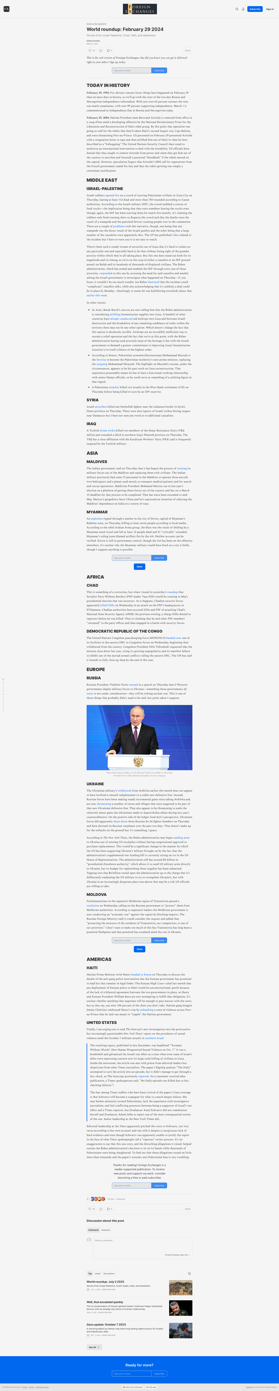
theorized (153, 282)
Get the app (151, 1387)
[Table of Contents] (3, 695)
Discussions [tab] (108, 1273)
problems (119, 226)
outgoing (101, 364)
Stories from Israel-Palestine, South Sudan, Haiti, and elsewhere (118, 1285)
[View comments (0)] (101, 50)
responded (106, 273)
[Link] (82, 85)
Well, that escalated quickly (105, 1302)
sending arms (181, 838)
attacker (114, 387)
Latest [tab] (98, 1273)
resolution (93, 906)
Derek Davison (93, 41)
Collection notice (42, 1387)
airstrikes (101, 407)
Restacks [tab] (106, 1230)
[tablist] (99, 1230)
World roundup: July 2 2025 (105, 1281)
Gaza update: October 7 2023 (106, 1324)
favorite (101, 360)
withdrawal (124, 791)
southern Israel (154, 1038)
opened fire (112, 195)
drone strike (107, 430)
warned (133, 685)
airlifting (115, 314)
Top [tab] (90, 1273)
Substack (249, 1387)
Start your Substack (133, 1387)
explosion (97, 519)
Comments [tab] (93, 1230)
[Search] (237, 9)
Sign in (270, 9)
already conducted (121, 319)
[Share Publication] (243, 9)
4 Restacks (120, 1199)
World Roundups (96, 24)
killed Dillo (107, 605)
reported (143, 1076)
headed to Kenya (141, 975)
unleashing (146, 1010)
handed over (173, 638)
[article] (139, 1288)
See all (92, 1347)
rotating (182, 468)
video (175, 235)
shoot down (120, 821)
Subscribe (255, 9)
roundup (172, 592)
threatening (104, 804)
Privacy (25, 1387)
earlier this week (97, 295)
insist (90, 694)
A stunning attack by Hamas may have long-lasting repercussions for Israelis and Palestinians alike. (125, 1330)
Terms (31, 1387)
